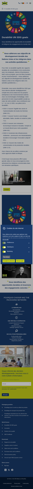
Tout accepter (20, 260)
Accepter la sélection (8, 260)
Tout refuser (6, 257)
